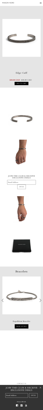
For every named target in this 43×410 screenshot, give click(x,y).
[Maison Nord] (8, 2)
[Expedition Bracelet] (21, 296)
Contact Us (21, 383)
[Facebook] (17, 405)
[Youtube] (26, 405)
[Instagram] (21, 405)
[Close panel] (40, 387)
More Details (21, 326)
